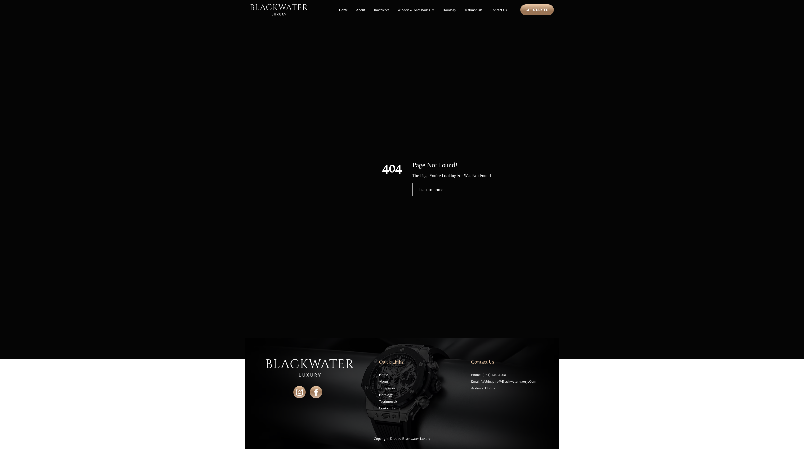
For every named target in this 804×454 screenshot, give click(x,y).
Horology (449, 10)
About (360, 10)
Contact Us (499, 10)
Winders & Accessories (414, 10)
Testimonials (473, 10)
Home (343, 10)
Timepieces (381, 10)
